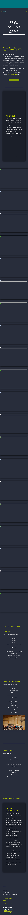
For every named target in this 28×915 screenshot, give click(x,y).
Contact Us (5, 889)
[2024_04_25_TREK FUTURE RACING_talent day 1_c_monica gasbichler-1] (13, 214)
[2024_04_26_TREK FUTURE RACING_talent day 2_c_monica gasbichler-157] (13, 370)
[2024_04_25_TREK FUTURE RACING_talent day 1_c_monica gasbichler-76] (13, 459)
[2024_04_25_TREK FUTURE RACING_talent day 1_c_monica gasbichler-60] (13, 169)
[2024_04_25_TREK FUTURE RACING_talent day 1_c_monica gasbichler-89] (13, 281)
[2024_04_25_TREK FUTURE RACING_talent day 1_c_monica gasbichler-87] (13, 259)
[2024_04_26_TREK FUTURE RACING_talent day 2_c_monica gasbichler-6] (13, 348)
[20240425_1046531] (13, 236)
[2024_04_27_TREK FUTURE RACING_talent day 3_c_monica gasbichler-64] (13, 303)
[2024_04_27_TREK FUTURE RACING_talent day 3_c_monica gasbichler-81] (13, 571)
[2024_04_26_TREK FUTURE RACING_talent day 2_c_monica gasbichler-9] (13, 392)
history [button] (4, 902)
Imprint (5, 890)
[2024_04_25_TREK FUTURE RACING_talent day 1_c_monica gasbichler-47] (13, 593)
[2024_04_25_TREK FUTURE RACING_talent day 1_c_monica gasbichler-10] (13, 192)
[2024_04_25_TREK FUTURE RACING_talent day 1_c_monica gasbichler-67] (13, 482)
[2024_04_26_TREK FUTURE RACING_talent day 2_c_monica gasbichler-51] (13, 437)
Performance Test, (12, 74)
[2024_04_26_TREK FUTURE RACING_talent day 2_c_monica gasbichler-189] (13, 526)
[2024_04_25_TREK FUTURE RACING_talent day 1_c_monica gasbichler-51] (13, 326)
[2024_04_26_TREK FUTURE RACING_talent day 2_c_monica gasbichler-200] (13, 415)
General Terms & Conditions (10, 894)
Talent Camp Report (14, 80)
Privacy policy (6, 892)
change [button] (5, 900)
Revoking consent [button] (7, 904)
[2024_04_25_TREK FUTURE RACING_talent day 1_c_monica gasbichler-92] (13, 549)
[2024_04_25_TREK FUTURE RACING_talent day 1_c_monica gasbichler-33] (13, 504)
